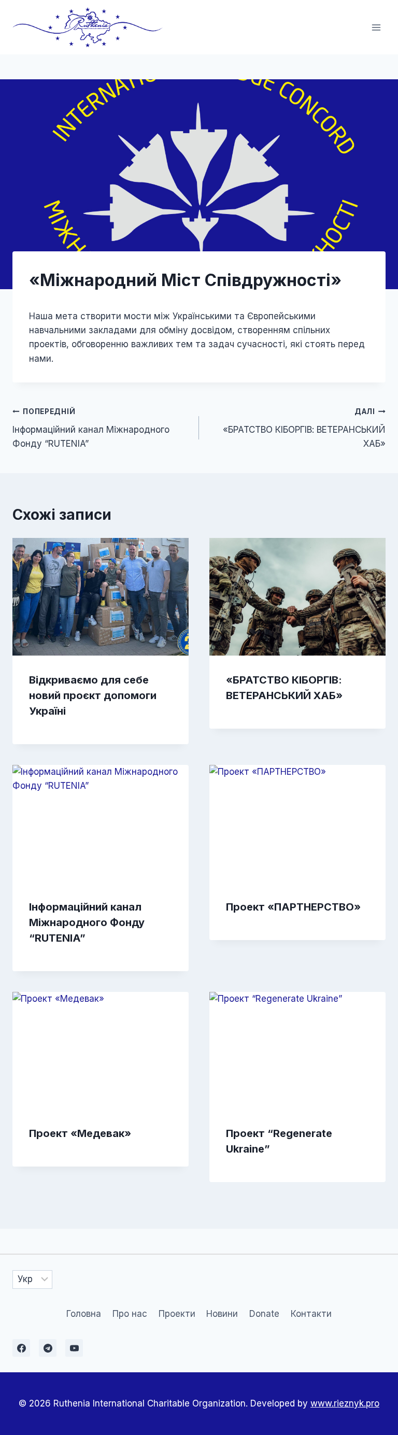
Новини (222, 1314)
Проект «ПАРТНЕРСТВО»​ (293, 907)
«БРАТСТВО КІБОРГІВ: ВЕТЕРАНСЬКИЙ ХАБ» (304, 428)
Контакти (311, 1314)
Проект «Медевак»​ (80, 1133)
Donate (264, 1314)
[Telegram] (47, 1348)
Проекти (177, 1314)
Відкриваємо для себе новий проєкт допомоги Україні (93, 695)
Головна (83, 1314)
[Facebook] (21, 1348)
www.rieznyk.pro (344, 1403)
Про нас (129, 1314)
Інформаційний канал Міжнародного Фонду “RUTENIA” (90, 428)
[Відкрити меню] (376, 27)
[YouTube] (74, 1348)
